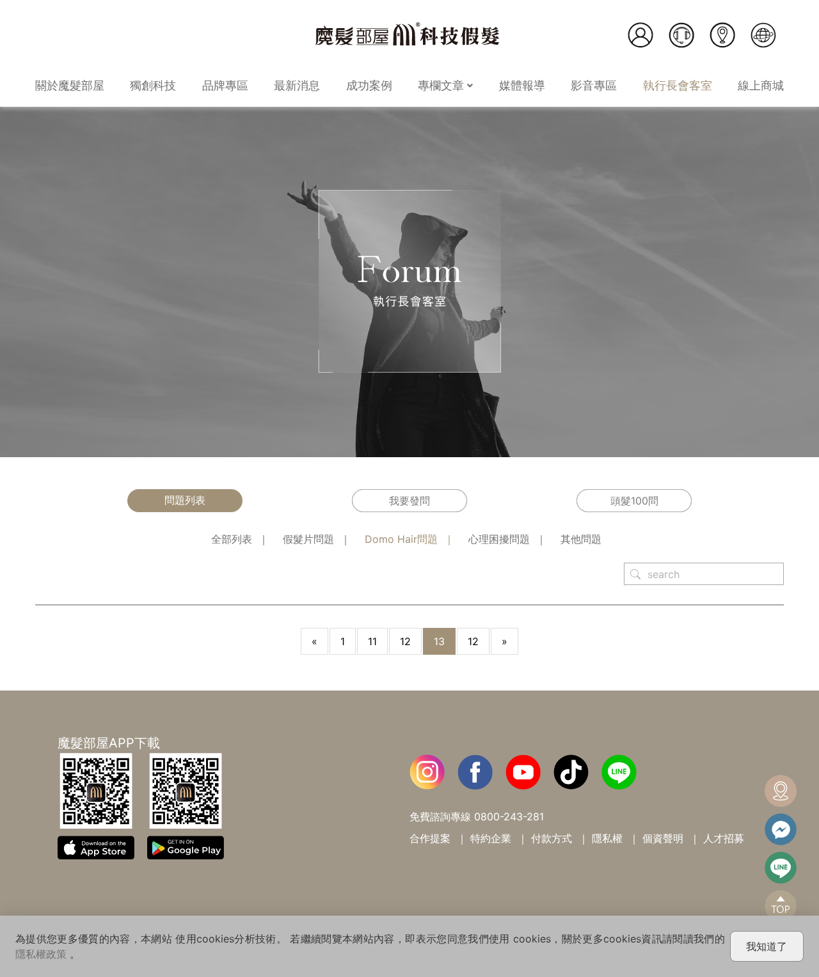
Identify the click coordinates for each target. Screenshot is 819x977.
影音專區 (594, 85)
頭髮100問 (634, 500)
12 (405, 641)
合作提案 (430, 838)
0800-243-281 (509, 816)
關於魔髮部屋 (69, 85)
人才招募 (723, 838)
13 (439, 641)
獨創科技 (153, 85)
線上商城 (761, 85)
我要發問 (409, 500)
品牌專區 (225, 85)
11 (372, 641)
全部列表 (231, 539)
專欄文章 (442, 85)
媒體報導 (522, 85)
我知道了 (766, 946)
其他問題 (581, 539)
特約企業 (490, 838)
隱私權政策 (41, 954)
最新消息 (297, 85)
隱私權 (607, 838)
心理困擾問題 (499, 539)
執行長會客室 (677, 85)
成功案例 (369, 85)
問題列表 (184, 500)
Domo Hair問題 (401, 539)
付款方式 (551, 838)
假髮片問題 (308, 539)
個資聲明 (662, 838)
